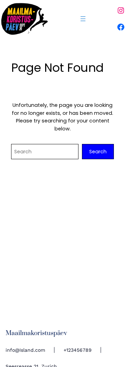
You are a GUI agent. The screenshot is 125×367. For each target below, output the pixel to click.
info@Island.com (25, 350)
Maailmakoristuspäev (36, 333)
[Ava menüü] (83, 19)
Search (98, 151)
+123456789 (78, 350)
